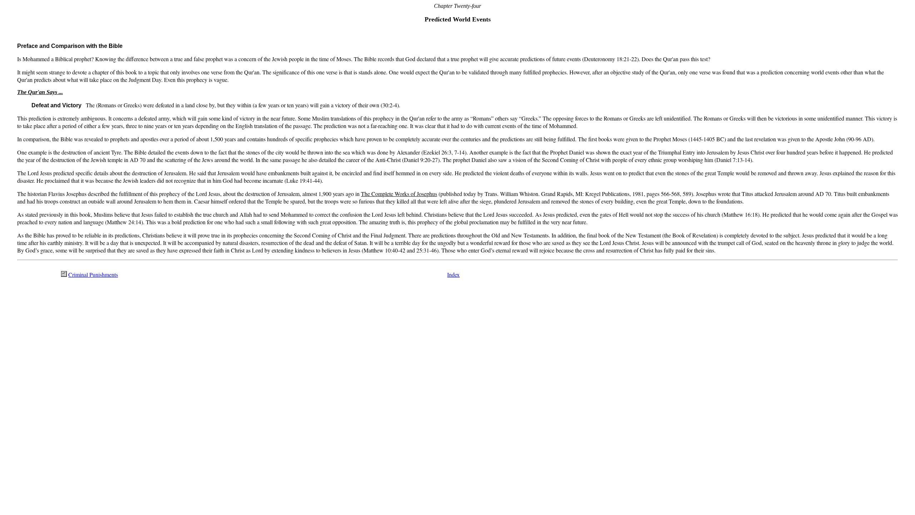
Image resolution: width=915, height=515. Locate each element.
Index (453, 274)
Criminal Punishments (93, 274)
